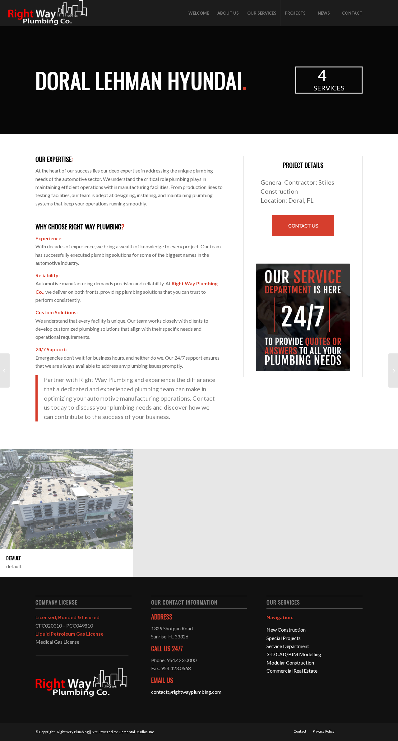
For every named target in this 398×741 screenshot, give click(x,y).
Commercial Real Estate (291, 671)
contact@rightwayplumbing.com (186, 692)
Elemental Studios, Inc (136, 732)
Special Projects (283, 638)
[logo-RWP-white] (48, 13)
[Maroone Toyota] (393, 370)
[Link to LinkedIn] (385, 12)
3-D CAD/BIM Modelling (293, 654)
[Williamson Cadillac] (5, 370)
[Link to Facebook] (376, 12)
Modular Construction (290, 662)
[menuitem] (198, 13)
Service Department (287, 646)
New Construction (286, 630)
